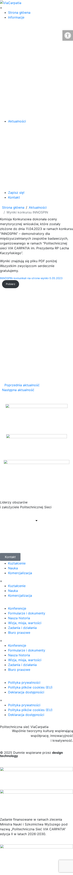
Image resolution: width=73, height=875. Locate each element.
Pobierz (10, 284)
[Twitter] (27, 537)
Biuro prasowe (19, 633)
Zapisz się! (16, 193)
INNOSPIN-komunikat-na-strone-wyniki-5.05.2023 (31, 278)
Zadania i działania (22, 628)
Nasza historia (19, 618)
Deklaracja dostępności (26, 692)
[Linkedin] (16, 537)
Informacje (16, 17)
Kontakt (14, 197)
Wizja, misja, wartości (24, 623)
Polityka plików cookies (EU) (30, 687)
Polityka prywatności (24, 682)
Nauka (13, 568)
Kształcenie (17, 563)
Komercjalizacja (20, 573)
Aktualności (17, 121)
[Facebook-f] (5, 537)
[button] (67, 35)
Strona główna (19, 12)
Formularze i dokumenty (26, 613)
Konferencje (17, 608)
